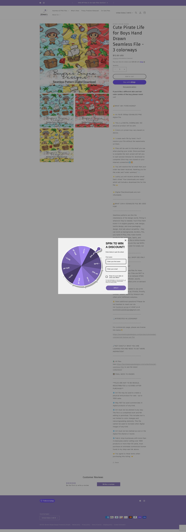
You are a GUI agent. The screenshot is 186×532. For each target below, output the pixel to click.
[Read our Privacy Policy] (125, 280)
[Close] (125, 240)
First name (109, 257)
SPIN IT (116, 288)
